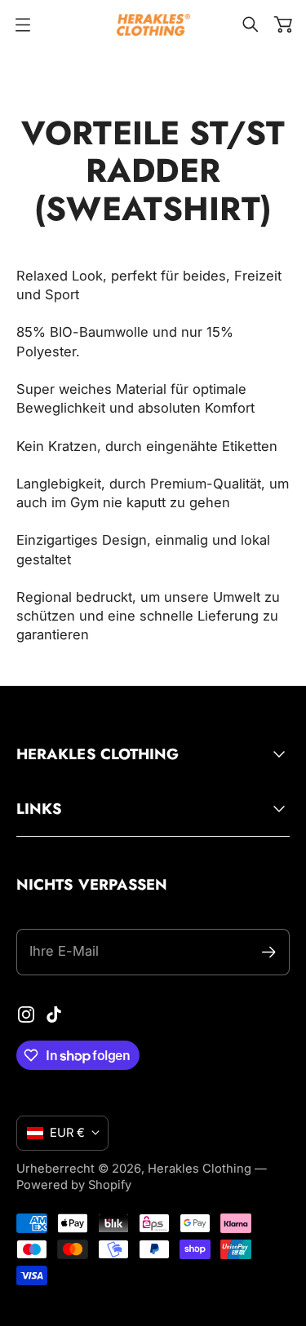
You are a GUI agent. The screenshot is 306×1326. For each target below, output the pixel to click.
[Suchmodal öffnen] (250, 24)
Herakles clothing (97, 754)
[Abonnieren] (268, 952)
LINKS (38, 809)
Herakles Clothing (199, 1168)
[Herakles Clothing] (153, 25)
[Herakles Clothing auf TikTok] (54, 1014)
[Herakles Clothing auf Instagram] (26, 1014)
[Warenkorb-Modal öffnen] (283, 24)
